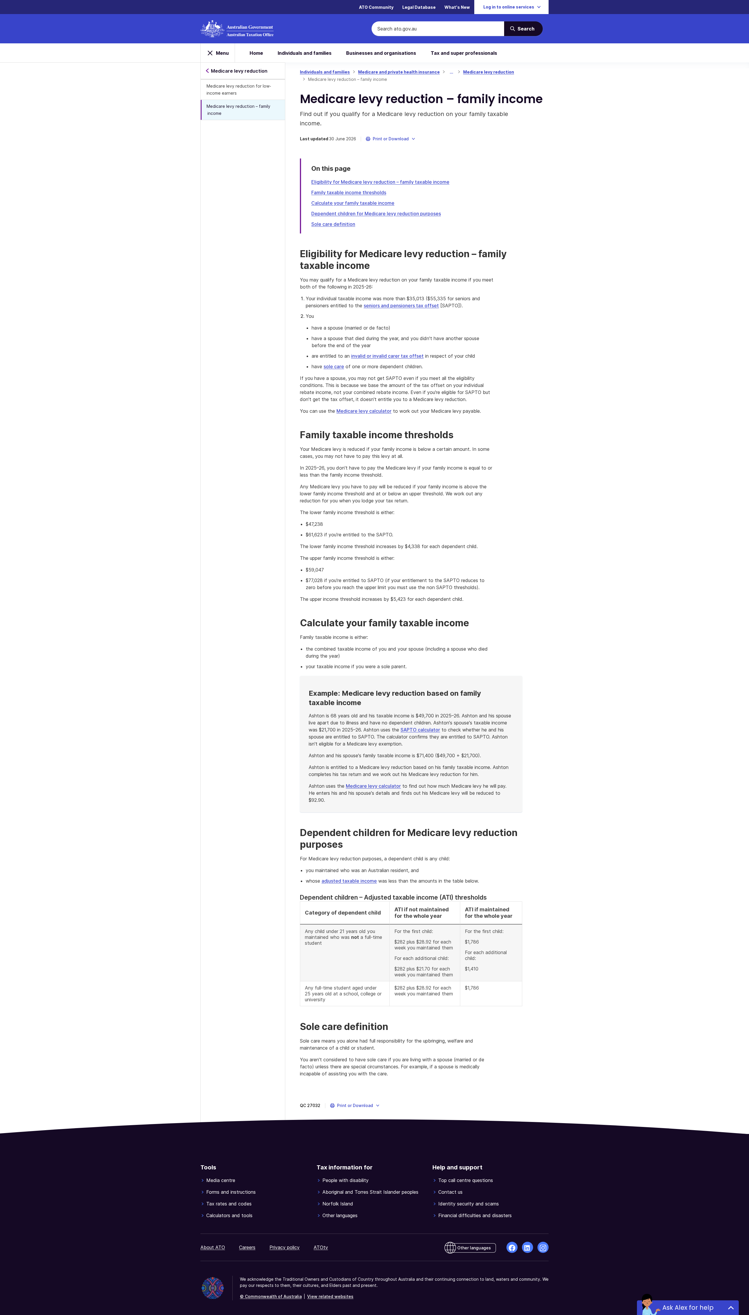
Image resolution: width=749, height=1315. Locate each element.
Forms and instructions (231, 1192)
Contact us (450, 1192)
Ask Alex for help (688, 1307)
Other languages (340, 1215)
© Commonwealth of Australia (271, 1296)
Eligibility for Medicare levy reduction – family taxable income (380, 182)
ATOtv (321, 1247)
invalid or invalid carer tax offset (387, 356)
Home (256, 53)
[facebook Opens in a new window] (512, 1247)
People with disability (345, 1180)
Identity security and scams (468, 1204)
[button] (390, 139)
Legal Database (419, 7)
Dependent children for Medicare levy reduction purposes (376, 213)
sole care (334, 366)
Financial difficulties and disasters (475, 1215)
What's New (457, 7)
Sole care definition (333, 224)
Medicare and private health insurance (399, 71)
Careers (247, 1247)
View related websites (330, 1296)
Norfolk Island (337, 1204)
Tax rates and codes (229, 1204)
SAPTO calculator (420, 730)
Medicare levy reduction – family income (238, 110)
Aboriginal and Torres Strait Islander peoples (370, 1192)
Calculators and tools (229, 1215)
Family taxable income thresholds (348, 192)
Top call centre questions (465, 1180)
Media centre (220, 1180)
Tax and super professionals (464, 53)
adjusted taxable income (349, 881)
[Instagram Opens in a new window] (543, 1247)
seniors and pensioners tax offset (401, 305)
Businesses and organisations (381, 53)
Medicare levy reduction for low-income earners (239, 89)
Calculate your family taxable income (352, 203)
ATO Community (376, 7)
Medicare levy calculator (363, 411)
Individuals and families (304, 53)
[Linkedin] (527, 1247)
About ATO (212, 1247)
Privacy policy (284, 1247)
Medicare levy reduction (488, 71)
